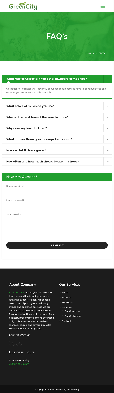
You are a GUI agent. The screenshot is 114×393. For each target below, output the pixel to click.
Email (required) (15, 200)
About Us (67, 307)
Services (66, 297)
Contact (66, 321)
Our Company (72, 311)
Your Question (13, 214)
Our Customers (73, 316)
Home (91, 53)
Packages (67, 302)
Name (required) (15, 186)
